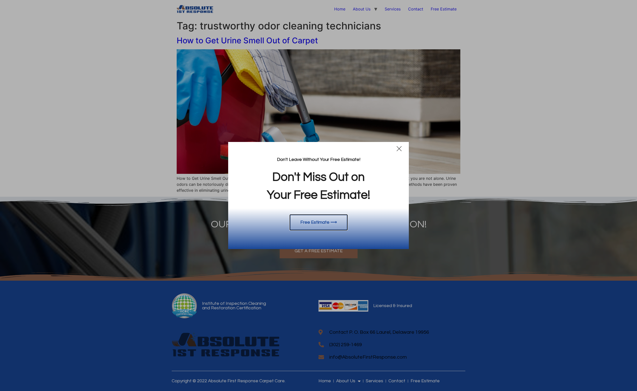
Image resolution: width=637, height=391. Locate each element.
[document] (318, 195)
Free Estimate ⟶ (318, 222)
